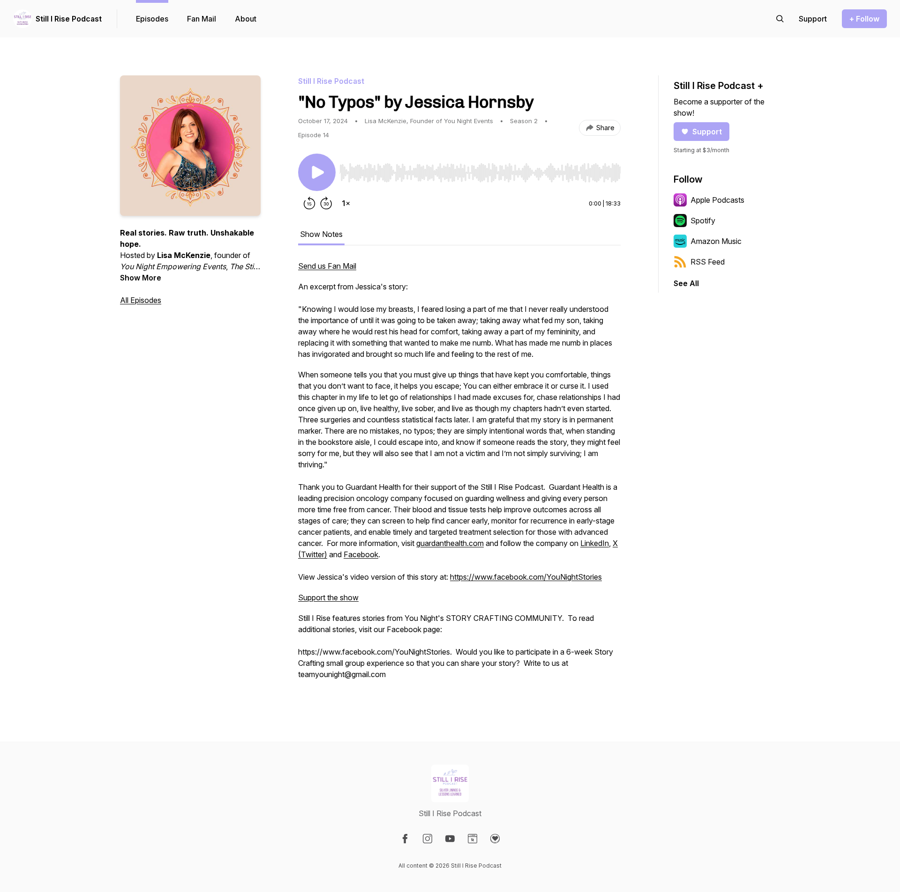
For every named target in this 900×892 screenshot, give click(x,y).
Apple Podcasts (717, 200)
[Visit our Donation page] (495, 838)
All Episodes (140, 300)
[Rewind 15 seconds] (309, 203)
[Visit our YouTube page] (450, 838)
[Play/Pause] (317, 172)
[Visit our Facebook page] (405, 838)
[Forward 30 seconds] (326, 203)
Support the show (328, 597)
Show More (140, 277)
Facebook (361, 554)
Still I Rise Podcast (69, 18)
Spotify (702, 220)
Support (707, 131)
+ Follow (864, 18)
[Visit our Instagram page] (427, 838)
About (245, 18)
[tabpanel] (459, 474)
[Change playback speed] (346, 203)
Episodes (152, 18)
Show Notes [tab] (321, 234)
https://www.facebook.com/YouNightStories (526, 577)
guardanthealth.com (450, 543)
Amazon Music (716, 241)
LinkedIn (594, 543)
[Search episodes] (780, 18)
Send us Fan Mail (327, 266)
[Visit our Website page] (472, 838)
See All (686, 283)
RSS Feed (707, 261)
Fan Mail (201, 18)
